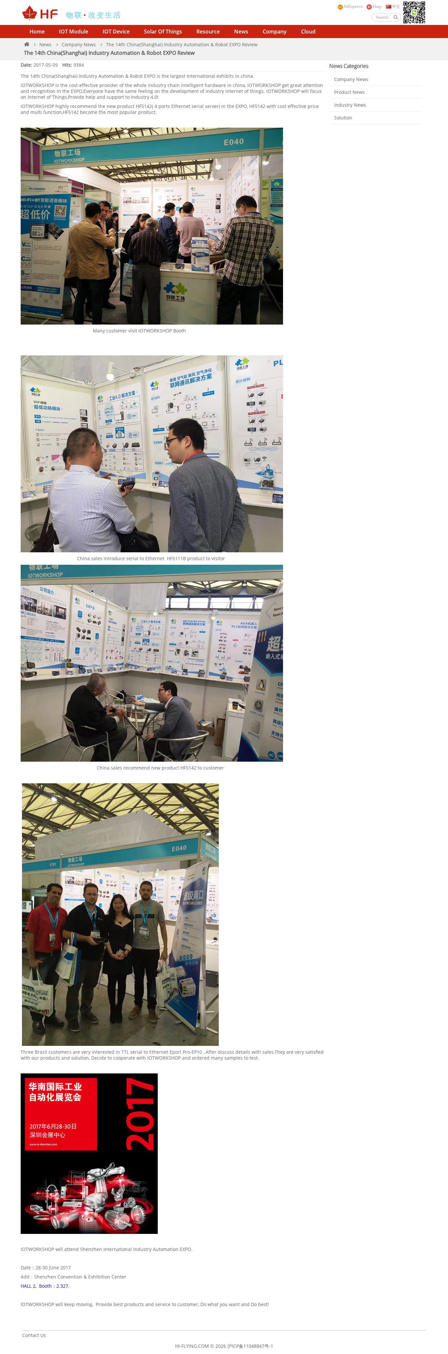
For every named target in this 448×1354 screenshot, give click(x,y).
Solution (343, 118)
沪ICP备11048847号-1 (250, 1346)
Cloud (308, 31)
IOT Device (116, 31)
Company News (79, 44)
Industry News (350, 105)
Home (37, 31)
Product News (349, 92)
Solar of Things (163, 31)
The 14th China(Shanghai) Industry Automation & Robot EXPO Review (181, 44)
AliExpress (353, 6)
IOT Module (73, 31)
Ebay (377, 6)
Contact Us (34, 1335)
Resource (208, 31)
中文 (395, 6)
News (241, 31)
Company (275, 31)
